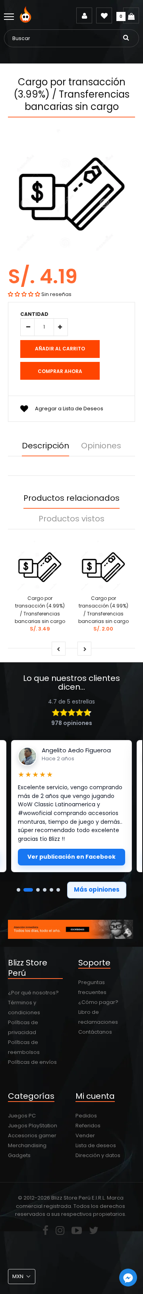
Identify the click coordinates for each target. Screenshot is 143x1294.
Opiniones (101, 445)
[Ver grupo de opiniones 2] (28, 890)
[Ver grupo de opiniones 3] (38, 890)
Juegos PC (22, 1115)
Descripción (45, 445)
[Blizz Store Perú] (27, 21)
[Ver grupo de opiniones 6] (58, 890)
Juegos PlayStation (32, 1125)
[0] (131, 15)
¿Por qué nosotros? (33, 992)
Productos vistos (71, 518)
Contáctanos (95, 1032)
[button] (24, 294)
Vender (85, 1135)
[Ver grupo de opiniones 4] (44, 890)
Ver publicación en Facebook (71, 857)
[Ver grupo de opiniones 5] (51, 890)
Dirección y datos (97, 1155)
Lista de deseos (95, 1145)
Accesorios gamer (32, 1135)
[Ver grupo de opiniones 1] (18, 890)
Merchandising (27, 1145)
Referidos (87, 1125)
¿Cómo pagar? (98, 1002)
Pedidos (86, 1115)
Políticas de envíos (32, 1062)
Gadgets (19, 1155)
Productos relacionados (71, 498)
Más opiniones (97, 889)
